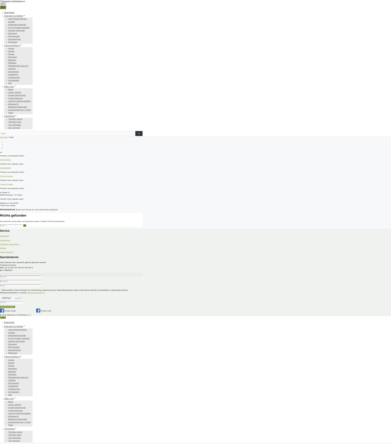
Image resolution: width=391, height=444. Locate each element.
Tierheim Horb (14, 122)
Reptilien (12, 60)
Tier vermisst (14, 128)
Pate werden (14, 36)
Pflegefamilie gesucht (18, 66)
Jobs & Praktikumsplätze (19, 101)
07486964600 (5, 168)
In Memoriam (14, 77)
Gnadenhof (13, 74)
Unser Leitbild (14, 92)
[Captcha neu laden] (21, 298)
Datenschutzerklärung (36, 293)
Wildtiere (12, 63)
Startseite (9, 12)
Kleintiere (12, 57)
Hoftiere (12, 69)
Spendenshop (14, 39)
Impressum (4, 236)
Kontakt (3, 248)
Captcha (17, 298)
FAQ (10, 83)
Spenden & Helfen (13, 15)
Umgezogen (13, 80)
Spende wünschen (16, 30)
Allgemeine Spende (17, 25)
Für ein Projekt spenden (19, 28)
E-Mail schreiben (6, 176)
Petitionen (12, 42)
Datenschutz (5, 240)
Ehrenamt (12, 33)
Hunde (11, 48)
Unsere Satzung (15, 98)
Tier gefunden (14, 125)
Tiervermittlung (12, 45)
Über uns (9, 86)
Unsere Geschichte (17, 95)
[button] (21, 298)
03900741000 (5, 160)
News (10, 89)
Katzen (11, 51)
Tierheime (9, 116)
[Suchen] (139, 133)
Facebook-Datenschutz (9, 244)
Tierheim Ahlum (15, 119)
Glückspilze (13, 72)
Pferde (11, 54)
